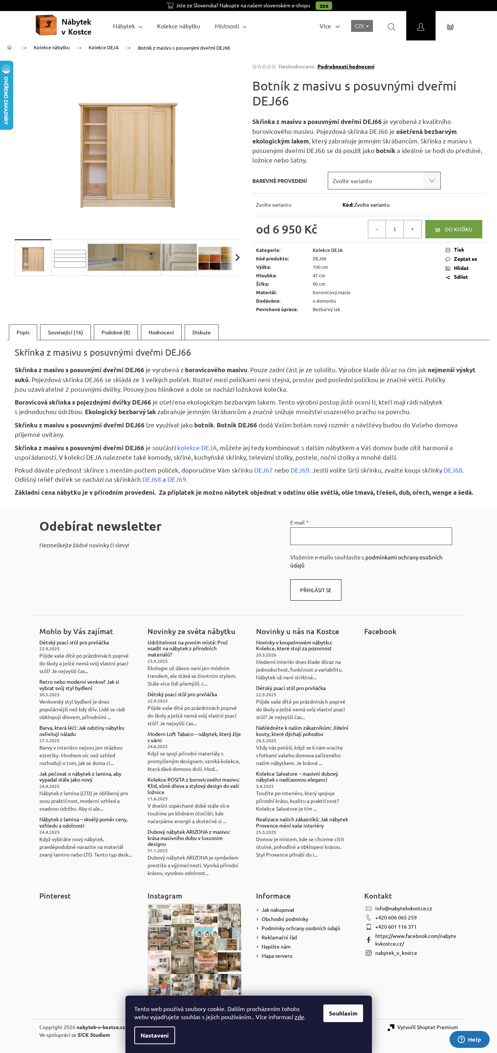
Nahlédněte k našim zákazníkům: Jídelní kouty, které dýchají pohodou (302, 731)
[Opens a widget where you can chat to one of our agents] (469, 1040)
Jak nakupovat (278, 909)
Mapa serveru (277, 955)
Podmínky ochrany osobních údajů (301, 928)
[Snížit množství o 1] (377, 229)
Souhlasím (343, 1013)
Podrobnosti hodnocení (345, 66)
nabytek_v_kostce (396, 952)
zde (299, 1016)
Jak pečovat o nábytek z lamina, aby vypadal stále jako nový (80, 777)
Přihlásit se (315, 590)
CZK (360, 25)
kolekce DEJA (197, 447)
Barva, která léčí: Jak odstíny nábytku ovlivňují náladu (81, 731)
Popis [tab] (23, 332)
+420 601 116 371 (396, 926)
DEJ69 (300, 470)
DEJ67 (263, 470)
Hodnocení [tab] (161, 332)
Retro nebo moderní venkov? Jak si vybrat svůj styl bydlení (79, 685)
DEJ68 (453, 470)
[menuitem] (128, 25)
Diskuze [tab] (201, 332)
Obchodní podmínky (285, 918)
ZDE (324, 6)
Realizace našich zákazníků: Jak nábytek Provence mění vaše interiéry (302, 822)
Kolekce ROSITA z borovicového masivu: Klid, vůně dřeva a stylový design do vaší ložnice (193, 785)
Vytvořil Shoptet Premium (427, 1027)
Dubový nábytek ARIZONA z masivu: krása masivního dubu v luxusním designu (189, 838)
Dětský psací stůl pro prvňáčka (74, 642)
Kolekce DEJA (328, 250)
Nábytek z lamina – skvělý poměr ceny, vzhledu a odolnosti (83, 822)
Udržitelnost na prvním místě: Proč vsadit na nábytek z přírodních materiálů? (188, 648)
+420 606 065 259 (396, 917)
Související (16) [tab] (65, 332)
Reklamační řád (279, 937)
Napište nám (276, 946)
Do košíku (458, 229)
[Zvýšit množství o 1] (412, 229)
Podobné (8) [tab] (116, 332)
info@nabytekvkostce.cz (403, 908)
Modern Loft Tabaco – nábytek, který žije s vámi (194, 737)
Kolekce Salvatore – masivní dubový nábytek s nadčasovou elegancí (297, 777)
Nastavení (155, 1035)
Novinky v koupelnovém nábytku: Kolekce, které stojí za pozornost (294, 645)
